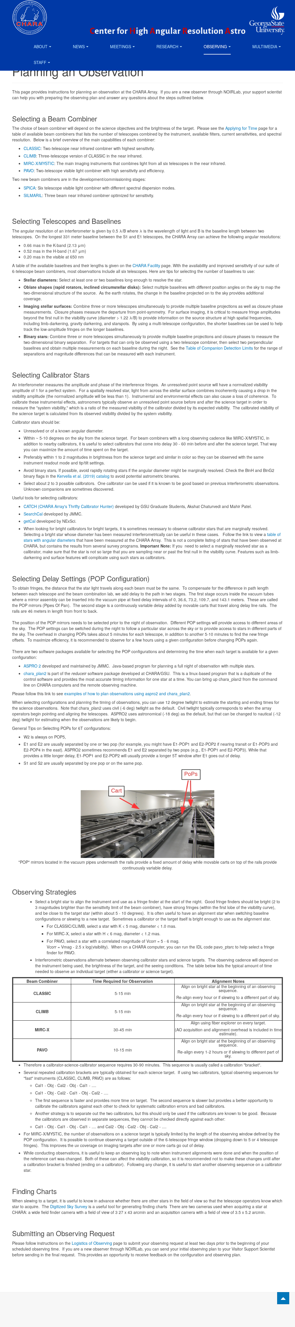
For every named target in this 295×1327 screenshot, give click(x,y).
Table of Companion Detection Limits (219, 348)
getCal (29, 521)
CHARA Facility (146, 265)
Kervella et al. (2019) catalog (83, 476)
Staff (40, 62)
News (79, 46)
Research (167, 46)
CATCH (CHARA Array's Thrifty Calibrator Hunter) (69, 506)
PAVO (29, 170)
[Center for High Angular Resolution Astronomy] (29, 8)
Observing (215, 46)
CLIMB (30, 156)
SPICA (29, 188)
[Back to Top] (283, 1298)
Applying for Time (241, 128)
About (41, 46)
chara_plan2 (35, 673)
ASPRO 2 (32, 666)
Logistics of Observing (92, 1243)
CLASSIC (32, 148)
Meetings (120, 46)
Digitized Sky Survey (68, 1206)
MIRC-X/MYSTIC (39, 163)
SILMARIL (33, 195)
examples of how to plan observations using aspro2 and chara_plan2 (127, 693)
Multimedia (264, 46)
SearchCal (33, 514)
